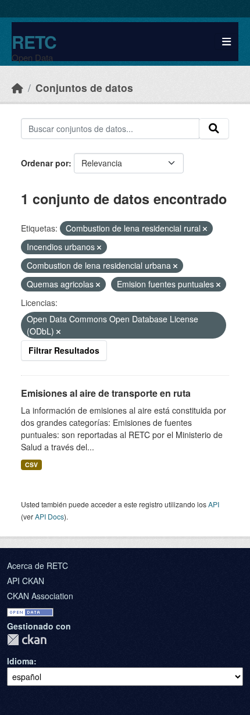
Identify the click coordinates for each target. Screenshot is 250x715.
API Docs (49, 516)
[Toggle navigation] (226, 41)
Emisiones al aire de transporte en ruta (106, 393)
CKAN (27, 640)
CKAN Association (40, 596)
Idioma (20, 661)
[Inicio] (17, 87)
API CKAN (25, 580)
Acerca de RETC (37, 565)
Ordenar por (45, 163)
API (213, 504)
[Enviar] (214, 128)
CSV (31, 464)
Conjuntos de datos (84, 87)
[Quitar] (205, 228)
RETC (34, 41)
